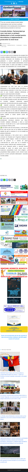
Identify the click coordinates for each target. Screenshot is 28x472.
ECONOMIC (19, 45)
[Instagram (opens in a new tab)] (16, 3)
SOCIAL (25, 45)
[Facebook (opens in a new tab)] (14, 3)
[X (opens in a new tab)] (11, 3)
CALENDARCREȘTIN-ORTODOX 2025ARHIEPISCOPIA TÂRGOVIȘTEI (14, 329)
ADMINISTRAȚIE (11, 45)
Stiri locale (4, 46)
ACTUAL (4, 45)
